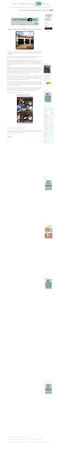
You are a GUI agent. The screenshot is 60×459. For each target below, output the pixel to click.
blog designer (27, 62)
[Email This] (7, 136)
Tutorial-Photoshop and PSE (48, 133)
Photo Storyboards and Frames (35, 439)
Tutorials (44, 10)
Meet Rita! (29, 10)
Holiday (45, 119)
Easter (52, 117)
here (20, 131)
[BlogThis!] (8, 136)
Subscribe (49, 28)
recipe (44, 140)
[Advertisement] (48, 47)
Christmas (51, 110)
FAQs (47, 10)
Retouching (45, 123)
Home (20, 10)
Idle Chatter (14, 134)
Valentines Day (49, 134)
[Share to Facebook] (10, 136)
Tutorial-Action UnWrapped (48, 129)
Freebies (24, 10)
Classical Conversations (34, 75)
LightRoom (45, 120)
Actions (51, 108)
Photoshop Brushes (50, 120)
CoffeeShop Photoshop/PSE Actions (17, 439)
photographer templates (48, 139)
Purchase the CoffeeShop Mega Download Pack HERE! (21, 437)
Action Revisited (46, 108)
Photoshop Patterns (47, 121)
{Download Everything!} (36, 10)
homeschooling (46, 136)
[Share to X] (9, 136)
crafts (52, 134)
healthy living (46, 135)
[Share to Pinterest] (11, 136)
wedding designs (50, 140)
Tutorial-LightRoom (47, 130)
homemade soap (50, 135)
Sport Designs (51, 123)
